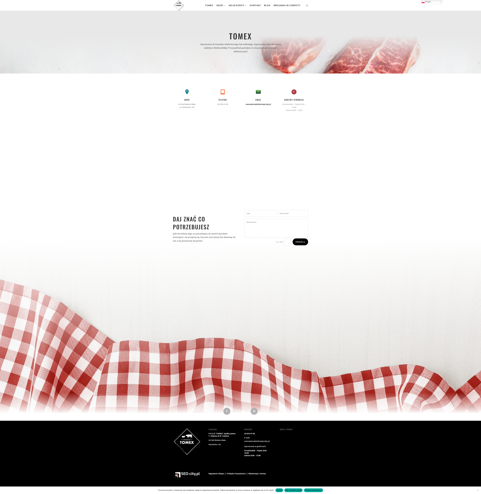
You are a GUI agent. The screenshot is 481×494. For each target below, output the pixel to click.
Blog (267, 6)
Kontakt (255, 6)
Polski (428, 2)
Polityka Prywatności (236, 473)
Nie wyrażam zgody (293, 490)
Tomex (209, 6)
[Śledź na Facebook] (226, 411)
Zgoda (279, 490)
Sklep (219, 6)
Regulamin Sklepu (216, 473)
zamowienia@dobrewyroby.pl (258, 104)
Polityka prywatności (313, 490)
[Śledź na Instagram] (254, 411)
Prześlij (300, 242)
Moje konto (236, 6)
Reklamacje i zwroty (287, 6)
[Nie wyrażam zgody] (478, 490)
